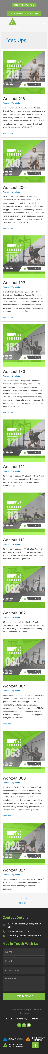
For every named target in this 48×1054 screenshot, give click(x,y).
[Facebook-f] (19, 1025)
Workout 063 (14, 778)
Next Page (24, 903)
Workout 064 (14, 686)
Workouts (6, 103)
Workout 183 (14, 371)
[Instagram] (24, 1025)
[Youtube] (29, 1025)
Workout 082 (14, 613)
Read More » (8, 133)
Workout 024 (14, 870)
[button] (44, 23)
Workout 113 (14, 540)
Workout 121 (13, 466)
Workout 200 (14, 187)
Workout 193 (14, 282)
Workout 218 (14, 98)
